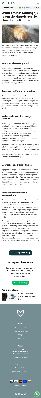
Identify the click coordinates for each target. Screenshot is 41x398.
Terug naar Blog (22, 252)
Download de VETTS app (22, 233)
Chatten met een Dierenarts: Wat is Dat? (26, 296)
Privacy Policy (20, 368)
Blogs (20, 335)
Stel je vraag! (20, 328)
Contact (20, 338)
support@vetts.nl (20, 357)
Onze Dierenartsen (20, 331)
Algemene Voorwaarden (21, 372)
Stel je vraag (20, 283)
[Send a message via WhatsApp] (37, 394)
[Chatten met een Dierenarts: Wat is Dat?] (9, 297)
